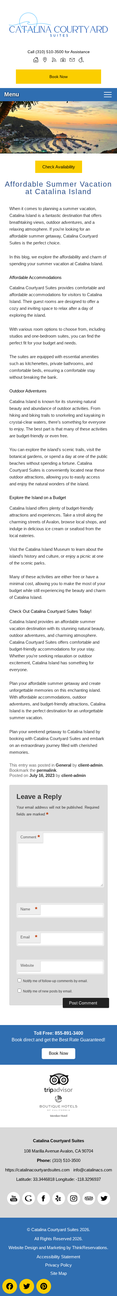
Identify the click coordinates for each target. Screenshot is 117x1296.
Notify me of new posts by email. (47, 991)
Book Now (58, 76)
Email (28, 937)
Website (27, 965)
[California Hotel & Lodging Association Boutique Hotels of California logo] (58, 1115)
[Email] (72, 59)
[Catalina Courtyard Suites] (59, 29)
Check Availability (58, 166)
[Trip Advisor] (58, 1091)
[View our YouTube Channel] (13, 1198)
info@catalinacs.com (92, 1169)
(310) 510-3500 (49, 51)
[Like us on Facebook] (43, 1198)
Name (28, 909)
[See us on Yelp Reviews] (58, 1198)
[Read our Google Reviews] (28, 1198)
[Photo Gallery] (63, 59)
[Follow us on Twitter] (103, 1198)
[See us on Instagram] (73, 1198)
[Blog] (54, 59)
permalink (46, 770)
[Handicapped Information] (81, 59)
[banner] (58, 1045)
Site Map (58, 1273)
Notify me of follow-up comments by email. (55, 981)
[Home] (35, 59)
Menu (11, 94)
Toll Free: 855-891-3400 (58, 1033)
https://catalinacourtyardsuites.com (37, 1169)
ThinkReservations (89, 1247)
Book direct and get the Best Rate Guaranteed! (58, 1039)
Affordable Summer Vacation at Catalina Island (58, 187)
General (63, 765)
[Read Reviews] (88, 1198)
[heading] (58, 187)
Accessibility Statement (58, 1256)
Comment (30, 837)
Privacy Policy (58, 1265)
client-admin (90, 765)
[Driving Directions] (44, 59)
